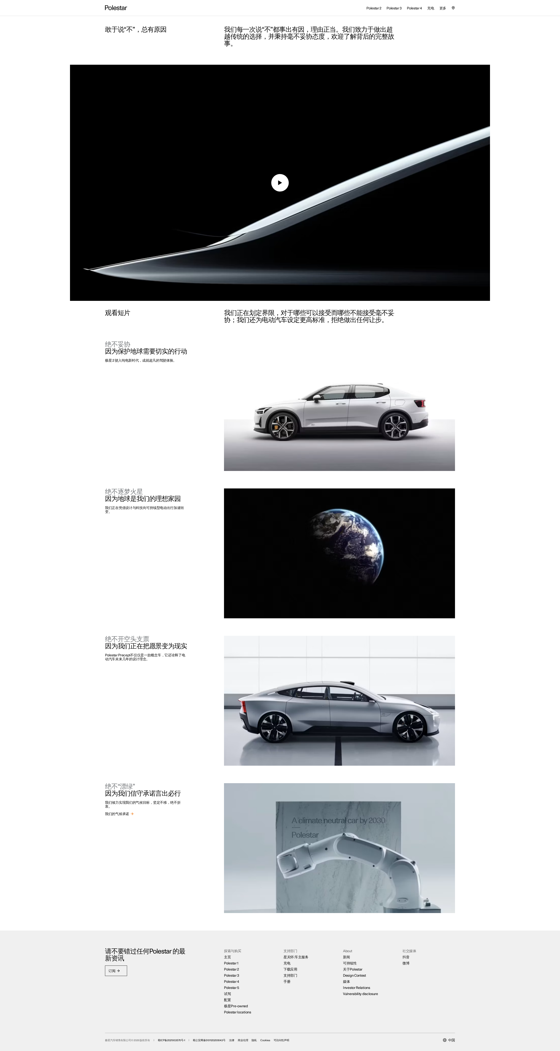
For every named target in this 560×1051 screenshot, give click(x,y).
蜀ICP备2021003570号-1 (171, 1040)
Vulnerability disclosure (360, 994)
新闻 (346, 957)
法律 (231, 1040)
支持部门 (290, 975)
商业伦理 (243, 1040)
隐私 (254, 1040)
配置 (227, 1000)
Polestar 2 (231, 969)
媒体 (346, 981)
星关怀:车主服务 (296, 957)
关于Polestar (352, 969)
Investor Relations (356, 988)
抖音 (405, 957)
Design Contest (354, 975)
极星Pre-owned (236, 1006)
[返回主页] (116, 8)
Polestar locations (237, 1012)
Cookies (265, 1040)
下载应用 (290, 969)
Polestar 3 (231, 975)
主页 (227, 957)
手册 (287, 981)
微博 (405, 963)
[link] (119, 814)
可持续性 (350, 963)
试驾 (227, 994)
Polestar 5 (231, 988)
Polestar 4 (231, 981)
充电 (287, 963)
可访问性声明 (281, 1040)
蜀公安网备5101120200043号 (209, 1040)
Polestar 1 (231, 963)
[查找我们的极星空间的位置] (453, 7)
